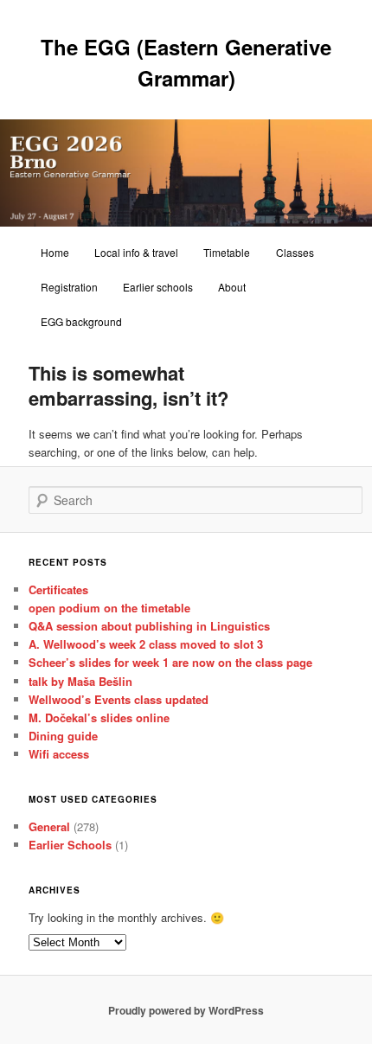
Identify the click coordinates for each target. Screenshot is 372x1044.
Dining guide (63, 735)
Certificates (58, 589)
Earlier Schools (70, 844)
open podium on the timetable (109, 607)
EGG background (81, 321)
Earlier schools (158, 286)
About (232, 286)
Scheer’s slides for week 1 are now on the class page (170, 662)
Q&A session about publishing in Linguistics (149, 626)
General (49, 826)
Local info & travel (136, 252)
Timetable (226, 252)
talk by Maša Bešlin (80, 681)
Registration (69, 286)
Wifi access (59, 754)
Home (55, 252)
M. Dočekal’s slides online (99, 717)
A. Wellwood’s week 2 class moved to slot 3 (146, 644)
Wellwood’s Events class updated (118, 699)
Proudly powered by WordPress (186, 1010)
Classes (295, 252)
